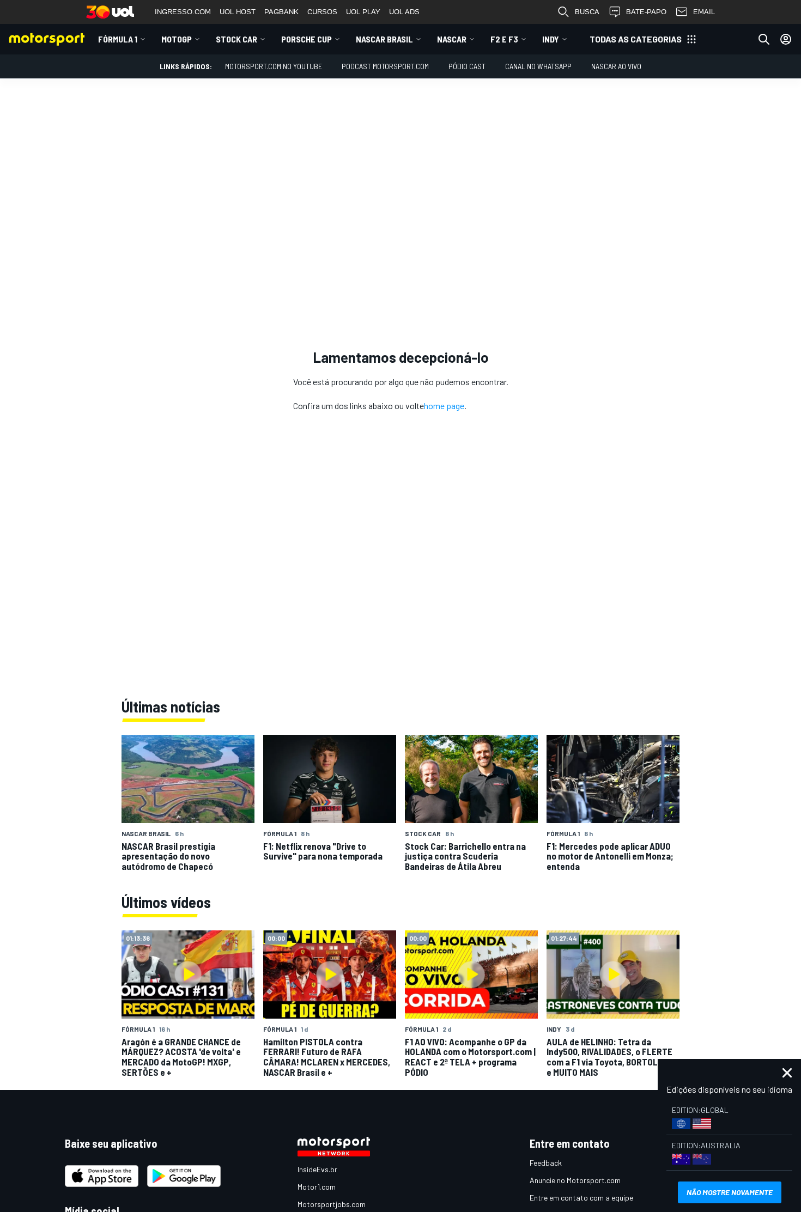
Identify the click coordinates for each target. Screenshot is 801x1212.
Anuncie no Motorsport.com (575, 1180)
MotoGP (176, 39)
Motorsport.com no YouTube (273, 66)
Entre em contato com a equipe (581, 1197)
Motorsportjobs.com (332, 1204)
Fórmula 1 (117, 39)
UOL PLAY (363, 12)
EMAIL (704, 12)
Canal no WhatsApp (538, 66)
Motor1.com (317, 1186)
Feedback (546, 1162)
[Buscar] (764, 39)
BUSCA (587, 12)
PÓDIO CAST (467, 66)
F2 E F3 (504, 39)
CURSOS (322, 12)
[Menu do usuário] (786, 39)
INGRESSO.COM (183, 12)
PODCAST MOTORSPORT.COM (385, 66)
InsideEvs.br (317, 1169)
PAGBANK (281, 12)
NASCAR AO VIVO (616, 66)
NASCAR (451, 39)
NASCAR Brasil (384, 39)
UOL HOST (238, 12)
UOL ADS (404, 12)
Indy (550, 39)
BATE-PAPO (646, 12)
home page (444, 405)
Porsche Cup (306, 39)
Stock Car (236, 39)
